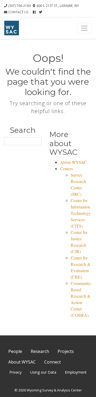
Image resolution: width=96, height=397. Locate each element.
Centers (66, 168)
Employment (76, 372)
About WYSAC (73, 162)
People (15, 351)
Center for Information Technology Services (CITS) (81, 213)
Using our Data (43, 372)
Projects (66, 351)
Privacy (15, 372)
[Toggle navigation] (84, 28)
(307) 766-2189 (19, 5)
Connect (52, 362)
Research (40, 351)
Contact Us (18, 12)
